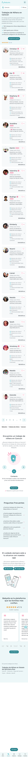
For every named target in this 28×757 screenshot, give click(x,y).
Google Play (20, 568)
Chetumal (9, 671)
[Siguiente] (24, 420)
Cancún (4, 671)
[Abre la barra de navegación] (24, 2)
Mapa (15, 749)
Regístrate (14, 488)
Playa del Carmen (18, 671)
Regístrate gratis (14, 38)
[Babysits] (6, 2)
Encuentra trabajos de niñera (10, 664)
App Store (9, 568)
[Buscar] (3, 7)
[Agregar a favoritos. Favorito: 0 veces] (23, 96)
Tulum (3, 673)
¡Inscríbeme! (14, 652)
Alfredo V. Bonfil (10, 673)
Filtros (24, 7)
